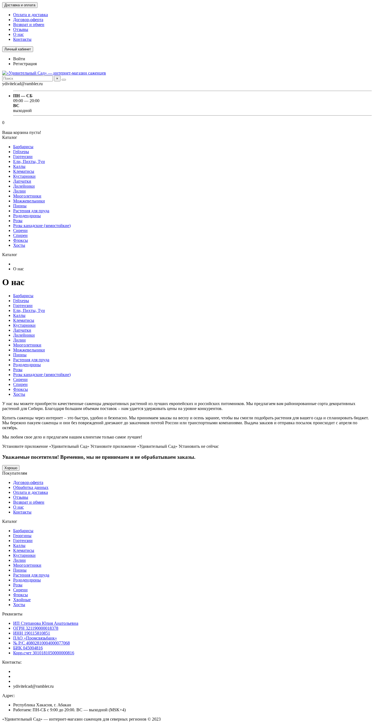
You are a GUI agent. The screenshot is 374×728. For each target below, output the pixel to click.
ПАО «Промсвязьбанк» (35, 638)
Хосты (19, 245)
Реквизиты (12, 614)
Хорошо (10, 468)
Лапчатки (22, 181)
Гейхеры (21, 151)
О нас (18, 34)
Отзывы (20, 29)
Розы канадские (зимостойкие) (42, 225)
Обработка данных (30, 487)
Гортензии (23, 156)
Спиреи (20, 235)
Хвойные (22, 599)
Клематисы (23, 171)
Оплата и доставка (30, 14)
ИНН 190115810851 (31, 633)
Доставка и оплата (19, 5)
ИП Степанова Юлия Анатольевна (45, 623)
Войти (19, 58)
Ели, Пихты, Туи (29, 161)
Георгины (22, 535)
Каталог (9, 521)
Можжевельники (29, 201)
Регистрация (25, 63)
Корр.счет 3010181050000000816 (43, 652)
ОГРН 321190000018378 (35, 628)
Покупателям (14, 473)
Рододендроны (27, 215)
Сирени (20, 230)
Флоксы (20, 240)
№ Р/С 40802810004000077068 (41, 643)
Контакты (22, 39)
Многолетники (27, 196)
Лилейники (24, 186)
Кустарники (24, 176)
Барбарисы (23, 146)
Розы (17, 220)
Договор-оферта (28, 19)
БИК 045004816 (28, 648)
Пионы (20, 206)
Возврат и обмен (28, 24)
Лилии (19, 191)
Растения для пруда (31, 210)
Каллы (19, 166)
